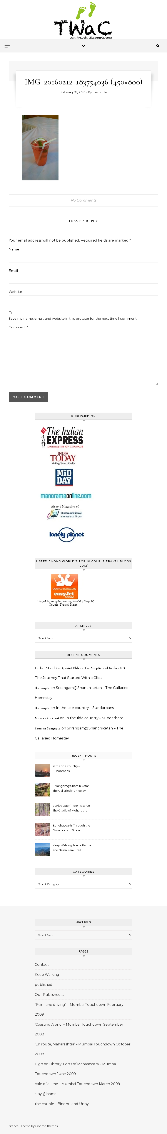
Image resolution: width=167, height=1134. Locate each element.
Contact (42, 965)
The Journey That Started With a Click (68, 678)
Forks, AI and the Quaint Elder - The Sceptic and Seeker (77, 668)
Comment (18, 327)
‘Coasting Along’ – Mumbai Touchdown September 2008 (79, 1029)
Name (14, 249)
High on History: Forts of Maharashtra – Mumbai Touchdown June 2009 (76, 1069)
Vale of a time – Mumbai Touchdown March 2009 (77, 1084)
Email (13, 271)
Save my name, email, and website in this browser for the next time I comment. (73, 318)
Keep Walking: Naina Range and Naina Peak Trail (72, 847)
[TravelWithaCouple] (83, 21)
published (43, 985)
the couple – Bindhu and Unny (62, 1104)
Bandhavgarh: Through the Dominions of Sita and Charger (71, 828)
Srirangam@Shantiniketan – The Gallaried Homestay (72, 788)
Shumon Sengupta (48, 728)
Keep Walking (47, 975)
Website (15, 292)
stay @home (46, 1094)
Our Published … (49, 995)
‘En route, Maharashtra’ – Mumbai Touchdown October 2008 (82, 1049)
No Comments (83, 200)
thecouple (99, 92)
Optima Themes (46, 1126)
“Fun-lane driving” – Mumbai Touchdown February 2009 (79, 1009)
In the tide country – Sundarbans (85, 708)
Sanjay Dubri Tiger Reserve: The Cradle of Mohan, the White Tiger (71, 808)
